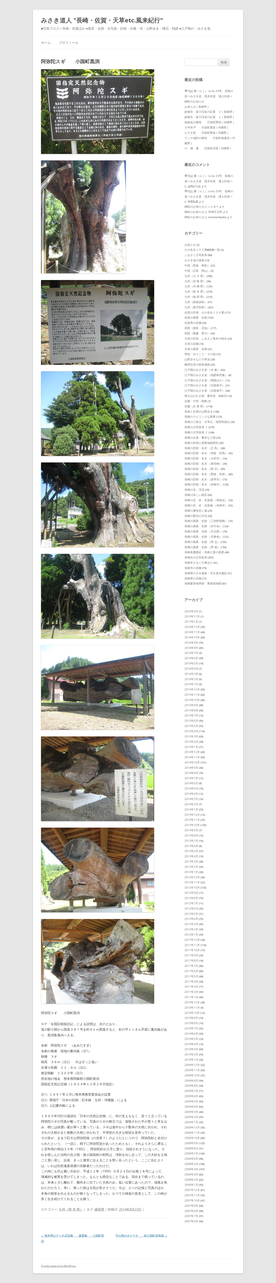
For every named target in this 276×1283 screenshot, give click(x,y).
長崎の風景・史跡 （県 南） (202, 547)
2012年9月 (191, 893)
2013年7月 (191, 841)
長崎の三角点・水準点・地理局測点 (207, 422)
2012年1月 (191, 934)
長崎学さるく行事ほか (198, 563)
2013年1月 (191, 872)
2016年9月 (191, 642)
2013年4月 (191, 856)
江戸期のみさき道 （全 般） (202, 370)
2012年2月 (191, 929)
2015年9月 (191, 705)
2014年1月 (191, 809)
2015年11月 (192, 694)
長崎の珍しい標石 (195, 495)
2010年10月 (192, 1013)
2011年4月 (191, 981)
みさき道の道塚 (194, 260)
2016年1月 (191, 684)
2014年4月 (191, 794)
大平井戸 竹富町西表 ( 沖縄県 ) (206, 127)
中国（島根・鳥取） (197, 265)
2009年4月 (191, 1106)
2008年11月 (192, 1133)
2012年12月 (192, 877)
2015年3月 (191, 736)
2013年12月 (192, 815)
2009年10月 (192, 1075)
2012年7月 (191, 903)
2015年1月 (191, 747)
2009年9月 (191, 1080)
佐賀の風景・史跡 (195, 317)
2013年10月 (192, 825)
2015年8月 (191, 710)
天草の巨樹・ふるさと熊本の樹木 (205, 338)
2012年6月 (191, 908)
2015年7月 (191, 715)
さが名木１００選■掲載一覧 (202, 250)
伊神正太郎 (215, 212)
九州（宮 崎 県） (195, 281)
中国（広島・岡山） (197, 271)
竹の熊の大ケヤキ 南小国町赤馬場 (141, 1235)
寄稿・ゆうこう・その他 (200, 354)
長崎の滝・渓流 (194, 489)
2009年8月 (191, 1085)
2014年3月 (191, 799)
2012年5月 (191, 914)
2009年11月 (192, 1070)
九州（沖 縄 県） (195, 286)
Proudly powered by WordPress (58, 1266)
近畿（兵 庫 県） (195, 406)
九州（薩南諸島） (195, 302)
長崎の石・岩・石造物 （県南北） (206, 500)
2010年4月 (191, 1044)
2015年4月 (191, 731)
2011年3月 (191, 986)
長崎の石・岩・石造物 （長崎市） (206, 505)
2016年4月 (191, 668)
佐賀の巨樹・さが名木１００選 (204, 312)
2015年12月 (192, 689)
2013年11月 (192, 820)
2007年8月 (191, 1211)
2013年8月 (191, 835)
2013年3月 (191, 861)
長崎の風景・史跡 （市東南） (203, 537)
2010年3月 (191, 1049)
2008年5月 (191, 1164)
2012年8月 (191, 898)
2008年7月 (191, 1153)
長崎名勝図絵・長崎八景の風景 (204, 552)
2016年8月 (191, 648)
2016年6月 (191, 658)
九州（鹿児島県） (195, 307)
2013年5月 (191, 851)
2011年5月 (191, 976)
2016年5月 (191, 663)
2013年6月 (191, 846)
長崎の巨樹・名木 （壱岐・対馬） (206, 453)
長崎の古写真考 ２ (196, 432)
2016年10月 (192, 637)
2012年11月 (192, 882)
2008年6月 (191, 1159)
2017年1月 (191, 621)
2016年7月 (191, 653)
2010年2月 (191, 1054)
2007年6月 (191, 1221)
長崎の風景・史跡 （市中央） (203, 526)
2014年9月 (191, 768)
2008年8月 (191, 1148)
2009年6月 (191, 1096)
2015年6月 (191, 721)
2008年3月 (191, 1174)
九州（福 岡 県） (195, 297)
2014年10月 (192, 762)
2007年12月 (192, 1190)
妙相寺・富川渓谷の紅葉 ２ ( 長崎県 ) (209, 112)
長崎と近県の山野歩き (198, 411)
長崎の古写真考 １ (196, 427)
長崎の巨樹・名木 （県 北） (202, 469)
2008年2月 (191, 1180)
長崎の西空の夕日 (195, 516)
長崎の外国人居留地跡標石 (201, 443)
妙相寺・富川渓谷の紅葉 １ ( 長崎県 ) (209, 117)
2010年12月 (192, 1002)
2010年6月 (191, 1033)
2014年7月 (191, 778)
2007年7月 (191, 1216)
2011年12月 (192, 940)
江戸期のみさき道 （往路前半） (204, 385)
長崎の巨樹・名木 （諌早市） (203, 479)
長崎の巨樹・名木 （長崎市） (203, 484)
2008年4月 (191, 1169)
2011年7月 (191, 966)
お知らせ (190, 245)
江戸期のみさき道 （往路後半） (204, 390)
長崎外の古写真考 (195, 557)
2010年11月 (192, 1007)
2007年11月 (192, 1195)
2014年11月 (192, 757)
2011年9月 (191, 955)
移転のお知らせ (194, 101)
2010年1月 (191, 1059)
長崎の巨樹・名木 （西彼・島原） (206, 474)
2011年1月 (191, 997)
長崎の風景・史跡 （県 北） (202, 542)
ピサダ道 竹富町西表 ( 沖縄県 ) (206, 133)
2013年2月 (191, 867)
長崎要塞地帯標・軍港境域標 (202, 583)
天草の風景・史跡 (195, 349)
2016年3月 (191, 674)
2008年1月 (191, 1185)
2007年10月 (192, 1200)
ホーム (46, 42)
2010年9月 (191, 1018)
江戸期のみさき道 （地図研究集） (206, 375)
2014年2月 (191, 804)
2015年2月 (191, 741)
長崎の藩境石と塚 (195, 510)
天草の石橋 (191, 344)
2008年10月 (192, 1138)
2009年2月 (191, 1117)
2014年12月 (192, 752)
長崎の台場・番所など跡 (200, 437)
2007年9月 (191, 1206)
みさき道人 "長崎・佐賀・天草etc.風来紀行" (102, 20)
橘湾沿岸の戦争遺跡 (197, 364)
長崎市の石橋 (192, 568)
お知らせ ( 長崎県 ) (196, 107)
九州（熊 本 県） (71, 1209)
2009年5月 (191, 1101)
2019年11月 (192, 616)
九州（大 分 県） (195, 276)
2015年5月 (191, 726)
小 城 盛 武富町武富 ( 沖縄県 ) (207, 148)
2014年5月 (191, 788)
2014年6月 (191, 783)
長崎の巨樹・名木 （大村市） (203, 458)
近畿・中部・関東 (195, 401)
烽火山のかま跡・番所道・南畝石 (205, 396)
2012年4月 (191, 919)
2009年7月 (191, 1091)
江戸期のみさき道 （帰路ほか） (204, 380)
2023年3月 (191, 611)
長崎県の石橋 (192, 578)
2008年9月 (191, 1143)
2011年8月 (191, 960)
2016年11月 (192, 632)
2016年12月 (192, 627)
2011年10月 (192, 950)
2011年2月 (191, 992)
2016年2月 (191, 679)
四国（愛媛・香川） (197, 333)
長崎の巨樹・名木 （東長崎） (203, 463)
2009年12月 (192, 1065)
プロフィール (68, 42)
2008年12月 (192, 1127)
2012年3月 (191, 924)
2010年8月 (191, 1023)
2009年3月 (191, 1112)
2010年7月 (191, 1028)
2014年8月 (191, 773)
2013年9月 (191, 830)
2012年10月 (192, 887)
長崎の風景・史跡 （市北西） (203, 531)
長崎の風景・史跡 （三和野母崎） (206, 521)
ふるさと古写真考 (195, 255)
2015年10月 (192, 700)
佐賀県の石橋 (192, 323)
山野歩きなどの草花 (197, 359)
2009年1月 (191, 1122)
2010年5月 (191, 1039)
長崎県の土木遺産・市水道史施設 (205, 573)
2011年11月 (192, 945)
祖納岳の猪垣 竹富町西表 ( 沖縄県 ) (209, 122)
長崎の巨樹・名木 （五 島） (202, 448)
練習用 (99, 1209)
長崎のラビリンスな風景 (200, 416)
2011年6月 (191, 971)
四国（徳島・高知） (197, 328)
